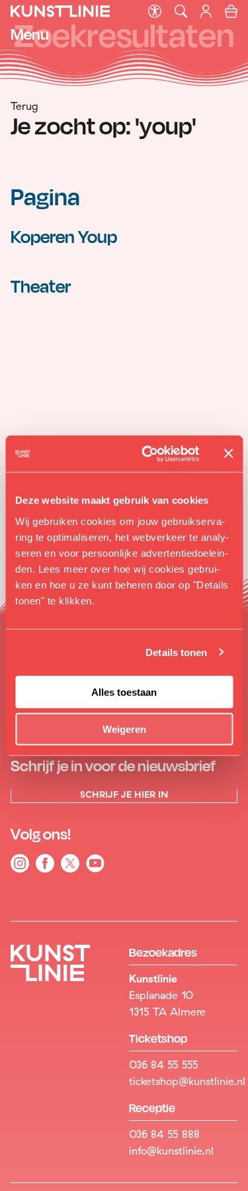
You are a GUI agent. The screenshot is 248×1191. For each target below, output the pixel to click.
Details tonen (176, 652)
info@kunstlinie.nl (171, 1150)
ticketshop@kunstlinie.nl (183, 1081)
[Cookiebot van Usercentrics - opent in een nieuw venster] (148, 453)
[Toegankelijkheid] (154, 12)
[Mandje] (231, 14)
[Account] (207, 14)
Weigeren (124, 729)
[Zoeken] (181, 12)
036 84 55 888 (164, 1134)
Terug (24, 106)
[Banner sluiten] (228, 453)
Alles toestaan (124, 691)
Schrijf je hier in (124, 794)
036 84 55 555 (163, 1064)
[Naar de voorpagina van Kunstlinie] (60, 15)
